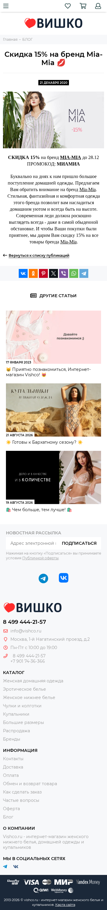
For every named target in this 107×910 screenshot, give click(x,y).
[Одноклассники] (33, 273)
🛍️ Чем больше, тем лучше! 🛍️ (39, 509)
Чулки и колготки (22, 706)
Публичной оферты (40, 558)
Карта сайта (65, 905)
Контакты (13, 758)
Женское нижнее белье (29, 697)
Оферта (11, 808)
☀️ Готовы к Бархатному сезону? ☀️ (44, 442)
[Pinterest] (43, 273)
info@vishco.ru (25, 631)
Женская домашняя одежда (33, 681)
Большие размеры (23, 722)
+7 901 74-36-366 (27, 661)
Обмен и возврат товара (30, 783)
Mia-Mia (87, 189)
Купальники (16, 714)
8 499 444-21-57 (24, 622)
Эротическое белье (24, 689)
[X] (53, 273)
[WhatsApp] (73, 273)
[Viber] (63, 273)
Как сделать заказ (22, 792)
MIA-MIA (70, 157)
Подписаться (79, 543)
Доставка (13, 767)
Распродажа (16, 730)
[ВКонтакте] (23, 273)
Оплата (11, 775)
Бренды (11, 739)
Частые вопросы (21, 800)
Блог (8, 817)
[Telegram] (83, 273)
